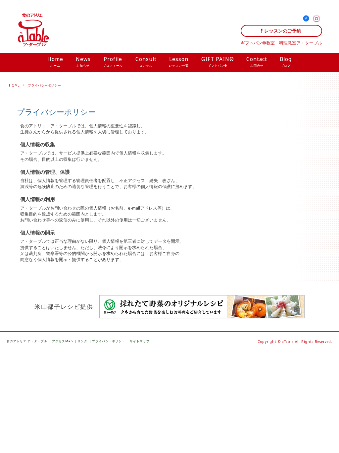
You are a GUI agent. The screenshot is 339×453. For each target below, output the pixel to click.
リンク (82, 341)
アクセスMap (62, 341)
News (83, 61)
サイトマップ (140, 341)
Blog (286, 61)
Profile (113, 61)
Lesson (179, 61)
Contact (256, 61)
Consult (146, 61)
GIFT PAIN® (217, 61)
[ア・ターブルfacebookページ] (307, 20)
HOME (14, 85)
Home (55, 61)
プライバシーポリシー (44, 85)
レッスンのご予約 (282, 31)
